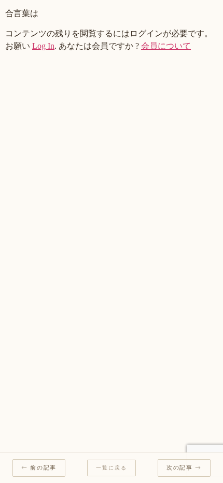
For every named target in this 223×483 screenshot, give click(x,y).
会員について (166, 45)
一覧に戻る (111, 468)
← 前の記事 (39, 468)
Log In (43, 45)
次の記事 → (184, 468)
